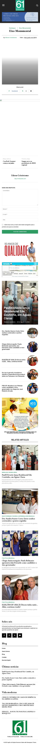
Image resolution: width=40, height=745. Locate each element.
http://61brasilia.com (20, 178)
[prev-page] (31, 284)
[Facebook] (4, 635)
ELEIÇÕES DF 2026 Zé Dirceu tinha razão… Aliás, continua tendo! (13, 360)
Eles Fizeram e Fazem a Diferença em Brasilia (18, 516)
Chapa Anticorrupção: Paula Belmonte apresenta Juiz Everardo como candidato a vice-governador (13, 346)
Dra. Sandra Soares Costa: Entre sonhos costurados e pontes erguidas (13, 332)
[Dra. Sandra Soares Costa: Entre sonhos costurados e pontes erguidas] (32, 332)
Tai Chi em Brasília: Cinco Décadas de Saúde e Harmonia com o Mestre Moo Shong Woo (18, 705)
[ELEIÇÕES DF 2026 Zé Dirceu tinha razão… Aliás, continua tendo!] (32, 360)
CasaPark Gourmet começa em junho (9, 162)
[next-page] (34, 284)
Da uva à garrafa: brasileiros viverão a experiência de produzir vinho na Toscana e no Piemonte (13, 374)
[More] (31, 91)
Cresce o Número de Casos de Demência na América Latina (19, 698)
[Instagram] (9, 635)
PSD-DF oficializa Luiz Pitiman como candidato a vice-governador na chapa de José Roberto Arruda (12, 388)
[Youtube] (20, 635)
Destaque (12, 28)
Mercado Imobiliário (9, 472)
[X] (14, 635)
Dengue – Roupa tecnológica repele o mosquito (18, 712)
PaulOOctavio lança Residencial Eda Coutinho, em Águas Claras (17, 313)
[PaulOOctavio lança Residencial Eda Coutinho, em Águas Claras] (20, 303)
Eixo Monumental (25, 28)
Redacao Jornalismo (10, 322)
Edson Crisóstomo (11, 37)
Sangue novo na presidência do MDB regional (29, 163)
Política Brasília (8, 558)
